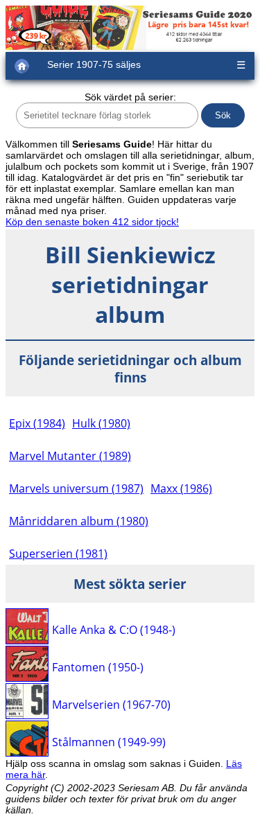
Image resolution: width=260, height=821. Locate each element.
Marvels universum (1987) (76, 488)
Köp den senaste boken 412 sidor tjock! (92, 221)
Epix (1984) (37, 423)
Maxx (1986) (181, 488)
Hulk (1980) (101, 423)
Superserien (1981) (58, 553)
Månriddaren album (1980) (78, 521)
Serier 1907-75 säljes (94, 64)
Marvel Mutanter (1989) (70, 456)
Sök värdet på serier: (130, 97)
